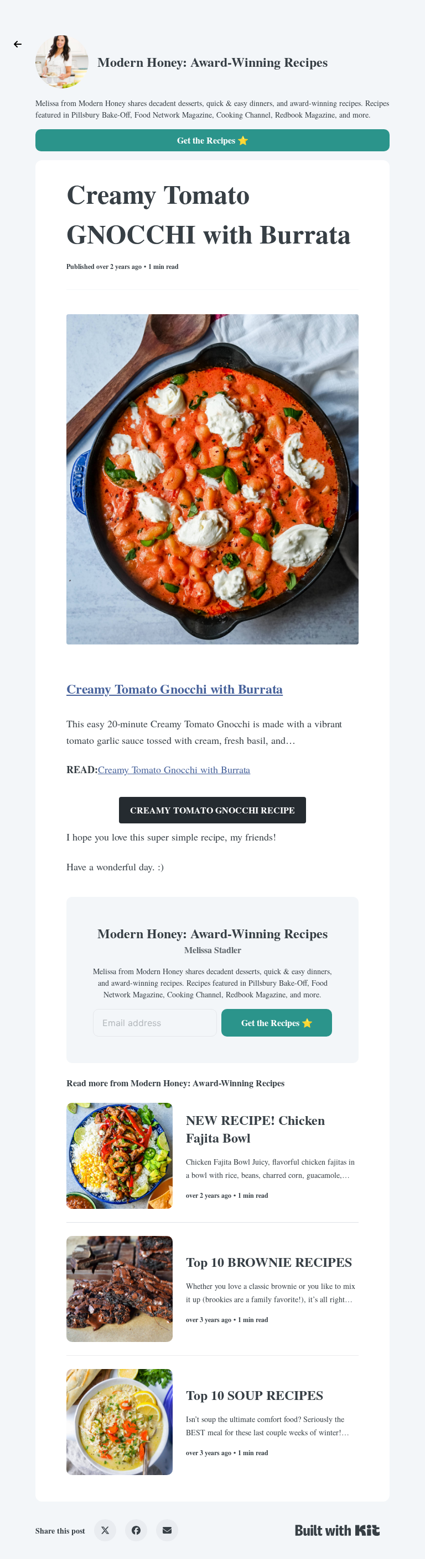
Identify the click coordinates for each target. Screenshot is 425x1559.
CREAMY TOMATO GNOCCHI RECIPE (212, 810)
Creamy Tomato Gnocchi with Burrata (174, 688)
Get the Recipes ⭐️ (212, 140)
